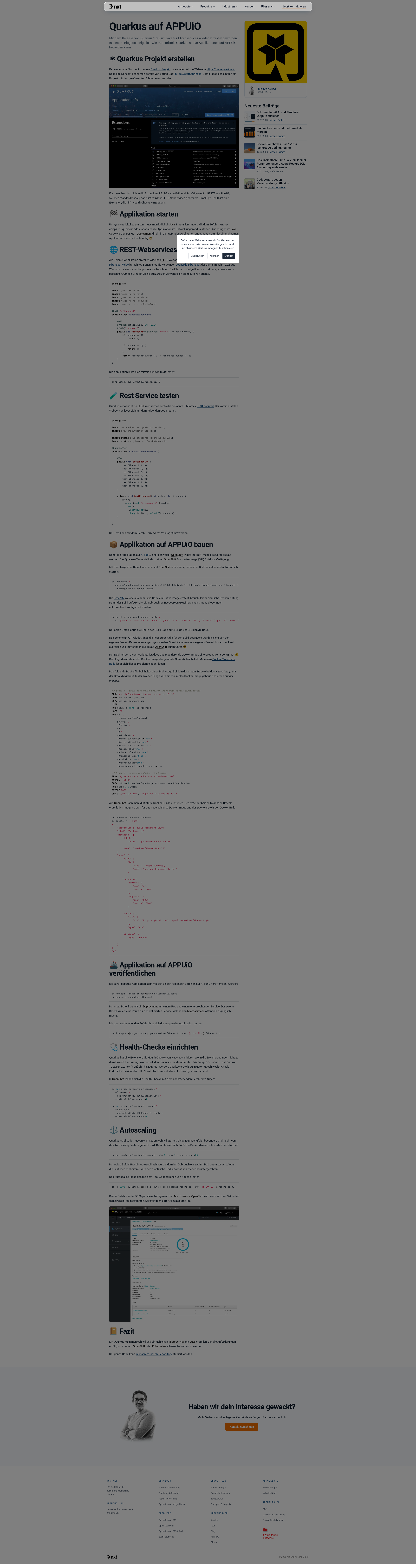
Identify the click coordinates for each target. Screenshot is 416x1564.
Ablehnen (214, 256)
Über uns (267, 6)
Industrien (228, 6)
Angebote (184, 6)
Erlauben (228, 256)
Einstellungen (197, 256)
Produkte (206, 6)
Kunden (249, 6)
